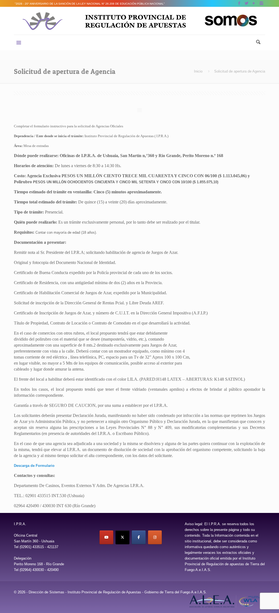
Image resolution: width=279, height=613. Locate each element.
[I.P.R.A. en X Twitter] (122, 537)
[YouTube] (254, 3)
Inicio (198, 71)
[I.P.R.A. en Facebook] (138, 537)
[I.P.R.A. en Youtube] (106, 537)
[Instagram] (261, 3)
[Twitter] (247, 3)
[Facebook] (239, 3)
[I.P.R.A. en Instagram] (155, 537)
